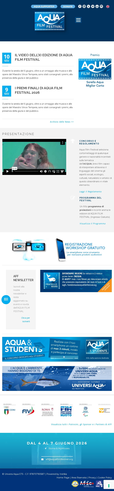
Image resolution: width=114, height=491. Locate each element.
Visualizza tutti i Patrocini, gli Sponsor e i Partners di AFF (81, 424)
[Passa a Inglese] (108, 6)
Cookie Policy (105, 477)
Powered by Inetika (56, 474)
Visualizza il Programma (92, 223)
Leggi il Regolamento (90, 191)
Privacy (92, 477)
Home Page (63, 477)
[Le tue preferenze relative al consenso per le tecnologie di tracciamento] (109, 486)
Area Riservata (78, 477)
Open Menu (78, 20)
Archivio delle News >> (62, 122)
